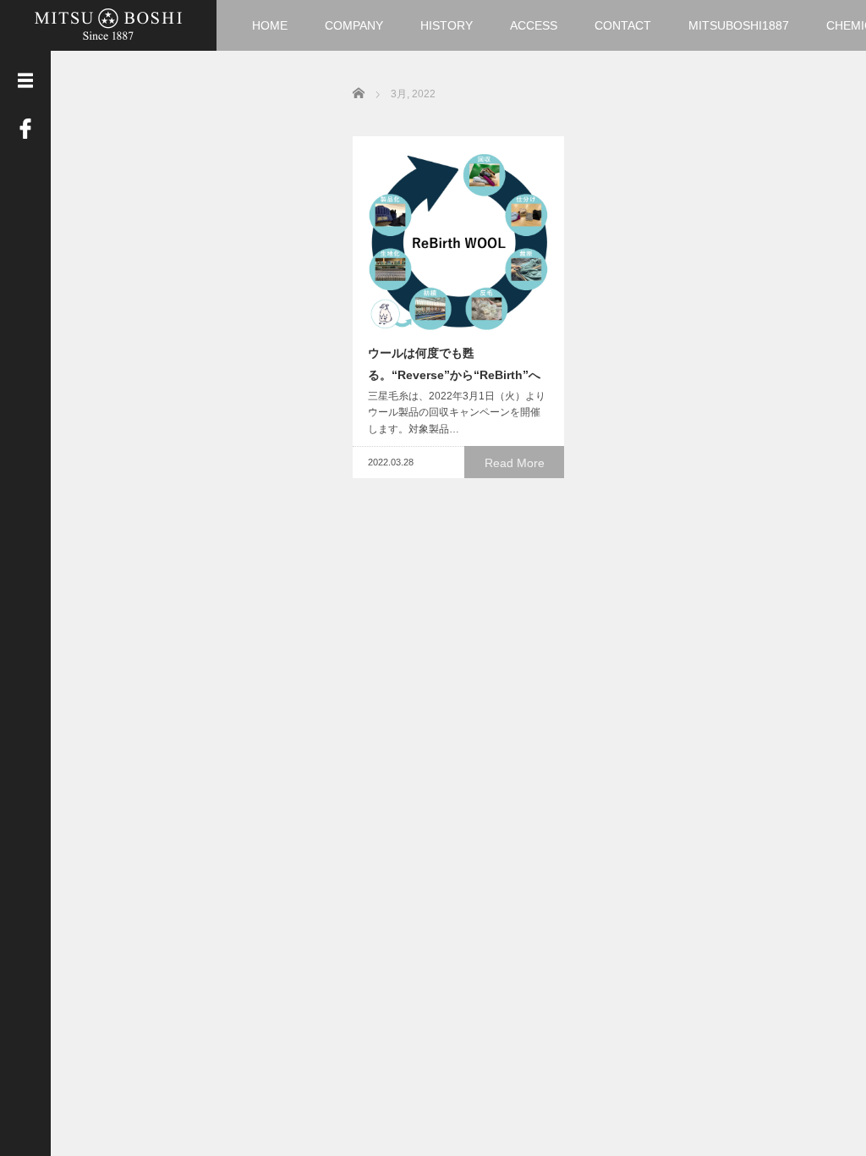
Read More (515, 463)
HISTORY (446, 25)
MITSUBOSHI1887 (738, 25)
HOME (270, 25)
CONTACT (623, 25)
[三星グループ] (108, 23)
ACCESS (533, 25)
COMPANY (354, 25)
